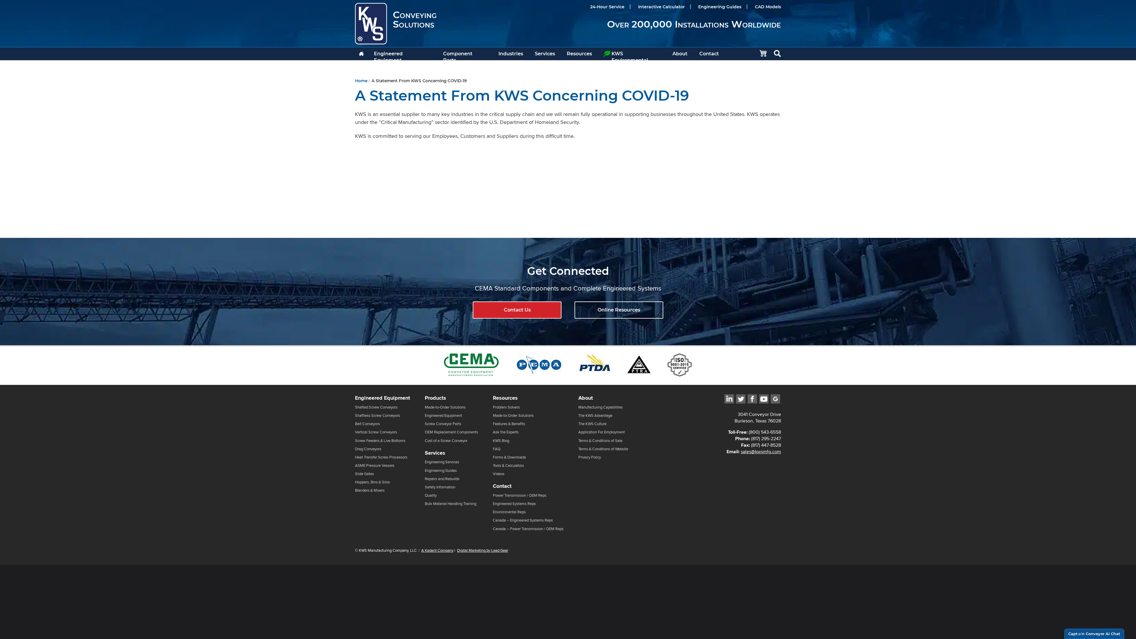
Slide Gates (364, 474)
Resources (579, 54)
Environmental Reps (509, 512)
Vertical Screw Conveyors (376, 432)
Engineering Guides (719, 6)
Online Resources (619, 310)
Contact (709, 54)
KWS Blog (501, 440)
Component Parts (457, 55)
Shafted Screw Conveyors (376, 407)
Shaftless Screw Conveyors (377, 415)
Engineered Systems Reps (514, 503)
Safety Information (440, 487)
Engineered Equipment (388, 55)
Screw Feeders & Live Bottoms (380, 440)
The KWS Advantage (595, 415)
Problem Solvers (506, 407)
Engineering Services (442, 462)
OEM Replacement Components (451, 432)
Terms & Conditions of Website (603, 449)
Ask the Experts (506, 432)
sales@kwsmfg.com (761, 451)
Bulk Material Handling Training (450, 503)
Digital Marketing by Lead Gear (482, 550)
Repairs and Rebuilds (442, 479)
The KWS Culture (592, 424)
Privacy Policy (589, 457)
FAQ (497, 449)
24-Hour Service (607, 6)
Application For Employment (601, 432)
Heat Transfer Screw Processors (381, 457)
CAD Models (768, 6)
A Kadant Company (437, 550)
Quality (431, 495)
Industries (510, 54)
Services (545, 54)
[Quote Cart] (760, 53)
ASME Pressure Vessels (374, 465)
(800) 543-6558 (765, 432)
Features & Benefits (509, 424)
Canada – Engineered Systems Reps (523, 520)
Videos (498, 474)
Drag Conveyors (368, 449)
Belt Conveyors (367, 424)
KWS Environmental (629, 55)
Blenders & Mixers (370, 490)
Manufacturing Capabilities (600, 407)
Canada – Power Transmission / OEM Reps (528, 529)
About (680, 54)
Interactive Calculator (661, 6)
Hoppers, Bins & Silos (372, 482)
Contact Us (517, 310)
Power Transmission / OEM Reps (519, 495)
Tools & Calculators (508, 465)
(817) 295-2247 (766, 438)
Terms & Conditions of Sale (600, 440)
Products (435, 398)
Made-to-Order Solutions (445, 407)
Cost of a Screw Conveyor (446, 440)
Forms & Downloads (509, 457)
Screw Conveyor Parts (443, 424)
